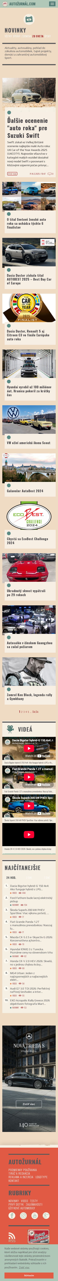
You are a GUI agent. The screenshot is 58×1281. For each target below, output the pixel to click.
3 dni (29, 878)
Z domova (26, 36)
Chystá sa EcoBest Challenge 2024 (27, 540)
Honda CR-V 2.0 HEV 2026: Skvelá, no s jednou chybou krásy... (31, 962)
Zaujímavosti (34, 1204)
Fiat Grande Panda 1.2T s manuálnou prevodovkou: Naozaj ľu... (31, 925)
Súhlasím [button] (29, 1275)
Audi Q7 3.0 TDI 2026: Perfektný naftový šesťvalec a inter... (30, 990)
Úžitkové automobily (22, 1208)
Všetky (8, 36)
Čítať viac (12, 174)
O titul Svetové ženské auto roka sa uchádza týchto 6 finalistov (26, 223)
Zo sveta (37, 36)
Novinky (15, 904)
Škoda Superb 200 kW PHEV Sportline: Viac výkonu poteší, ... (29, 911)
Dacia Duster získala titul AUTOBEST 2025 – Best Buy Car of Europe (29, 279)
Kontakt (14, 1181)
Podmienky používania (23, 1170)
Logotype (42, 1177)
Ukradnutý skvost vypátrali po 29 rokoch (26, 592)
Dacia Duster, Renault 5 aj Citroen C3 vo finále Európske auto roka (28, 335)
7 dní (46, 878)
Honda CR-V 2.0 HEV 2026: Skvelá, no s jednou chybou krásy (27, 848)
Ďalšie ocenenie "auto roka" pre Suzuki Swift (27, 128)
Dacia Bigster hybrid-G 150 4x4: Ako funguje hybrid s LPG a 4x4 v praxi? (30, 762)
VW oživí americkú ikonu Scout (29, 442)
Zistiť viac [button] (24, 1267)
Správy (16, 36)
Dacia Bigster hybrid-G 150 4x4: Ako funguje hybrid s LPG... (29, 887)
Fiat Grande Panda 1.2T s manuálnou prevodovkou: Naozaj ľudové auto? (30, 791)
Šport (48, 36)
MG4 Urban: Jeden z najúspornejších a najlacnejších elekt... (29, 976)
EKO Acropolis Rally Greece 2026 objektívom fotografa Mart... (30, 1002)
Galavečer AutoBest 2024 (25, 491)
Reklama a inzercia (21, 1177)
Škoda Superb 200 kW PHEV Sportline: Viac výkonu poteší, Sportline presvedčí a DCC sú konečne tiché (30, 820)
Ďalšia (35, 711)
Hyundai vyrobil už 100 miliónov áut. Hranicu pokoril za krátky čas (29, 391)
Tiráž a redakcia (19, 1173)
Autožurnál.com (22, 3)
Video (14, 892)
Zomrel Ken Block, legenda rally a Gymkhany (29, 696)
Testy (34, 1201)
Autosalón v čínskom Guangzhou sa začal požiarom (29, 644)
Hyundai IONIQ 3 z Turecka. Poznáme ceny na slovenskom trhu (31, 951)
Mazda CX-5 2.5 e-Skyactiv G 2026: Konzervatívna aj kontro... (31, 939)
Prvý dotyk (16, 1204)
